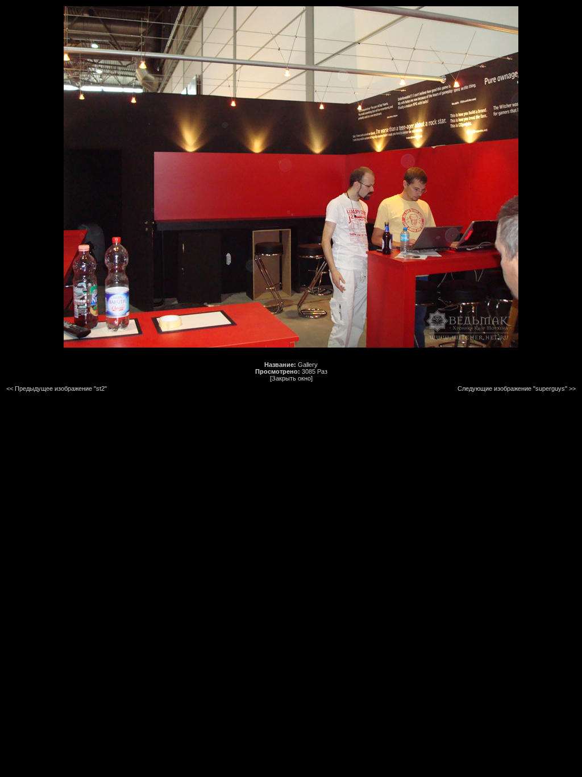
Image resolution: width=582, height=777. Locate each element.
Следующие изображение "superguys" (512, 388)
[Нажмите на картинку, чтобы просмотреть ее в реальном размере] (291, 345)
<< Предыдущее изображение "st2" (56, 388)
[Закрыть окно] (291, 378)
